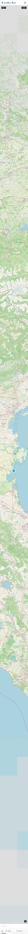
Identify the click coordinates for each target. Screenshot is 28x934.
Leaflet (13, 923)
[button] (15, 452)
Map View (20, 931)
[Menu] (25, 2)
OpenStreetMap (20, 923)
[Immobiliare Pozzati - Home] (8, 3)
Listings (9, 931)
